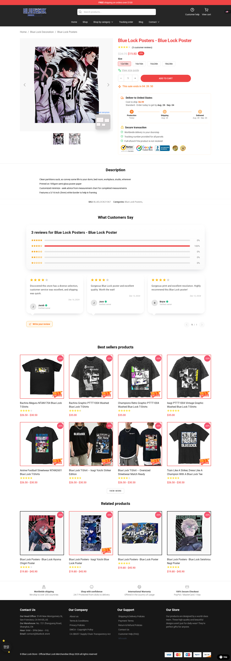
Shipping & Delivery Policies (131, 616)
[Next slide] (108, 85)
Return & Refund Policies (130, 625)
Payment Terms (126, 621)
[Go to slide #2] (74, 139)
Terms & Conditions (79, 621)
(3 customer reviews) (142, 47)
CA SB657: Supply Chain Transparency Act (90, 634)
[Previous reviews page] (187, 325)
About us (74, 616)
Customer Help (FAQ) (128, 634)
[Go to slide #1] (58, 139)
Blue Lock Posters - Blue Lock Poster (138, 559)
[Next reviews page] (202, 325)
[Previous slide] (25, 85)
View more (116, 491)
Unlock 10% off (6, 647)
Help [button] (225, 657)
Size (120, 58)
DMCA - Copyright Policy (81, 629)
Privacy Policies (77, 625)
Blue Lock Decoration (42, 31)
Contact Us (123, 629)
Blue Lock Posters (67, 31)
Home (23, 31)
